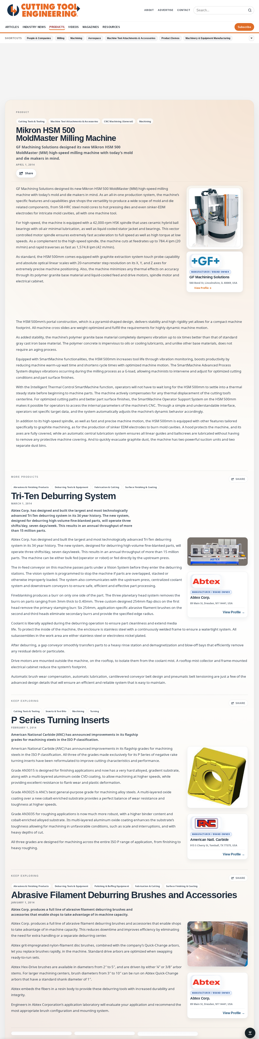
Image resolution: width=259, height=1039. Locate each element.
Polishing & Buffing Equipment (111, 886)
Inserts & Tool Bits (56, 711)
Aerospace (94, 38)
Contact (183, 10)
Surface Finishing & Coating (141, 487)
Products (57, 27)
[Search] (249, 10)
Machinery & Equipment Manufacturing (208, 38)
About (149, 10)
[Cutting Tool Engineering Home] (44, 10)
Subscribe (244, 27)
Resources (111, 27)
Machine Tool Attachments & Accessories (131, 38)
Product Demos (170, 38)
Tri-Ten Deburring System (63, 496)
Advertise (165, 10)
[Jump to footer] (250, 1033)
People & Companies (39, 38)
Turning (94, 711)
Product (22, 112)
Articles (12, 27)
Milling (60, 38)
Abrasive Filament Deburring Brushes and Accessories (124, 895)
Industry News (34, 27)
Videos (73, 27)
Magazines (91, 27)
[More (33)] (251, 38)
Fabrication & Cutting (106, 487)
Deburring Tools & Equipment (71, 487)
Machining (76, 38)
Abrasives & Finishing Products (31, 487)
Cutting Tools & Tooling (31, 121)
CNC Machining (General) (118, 121)
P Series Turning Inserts (60, 720)
